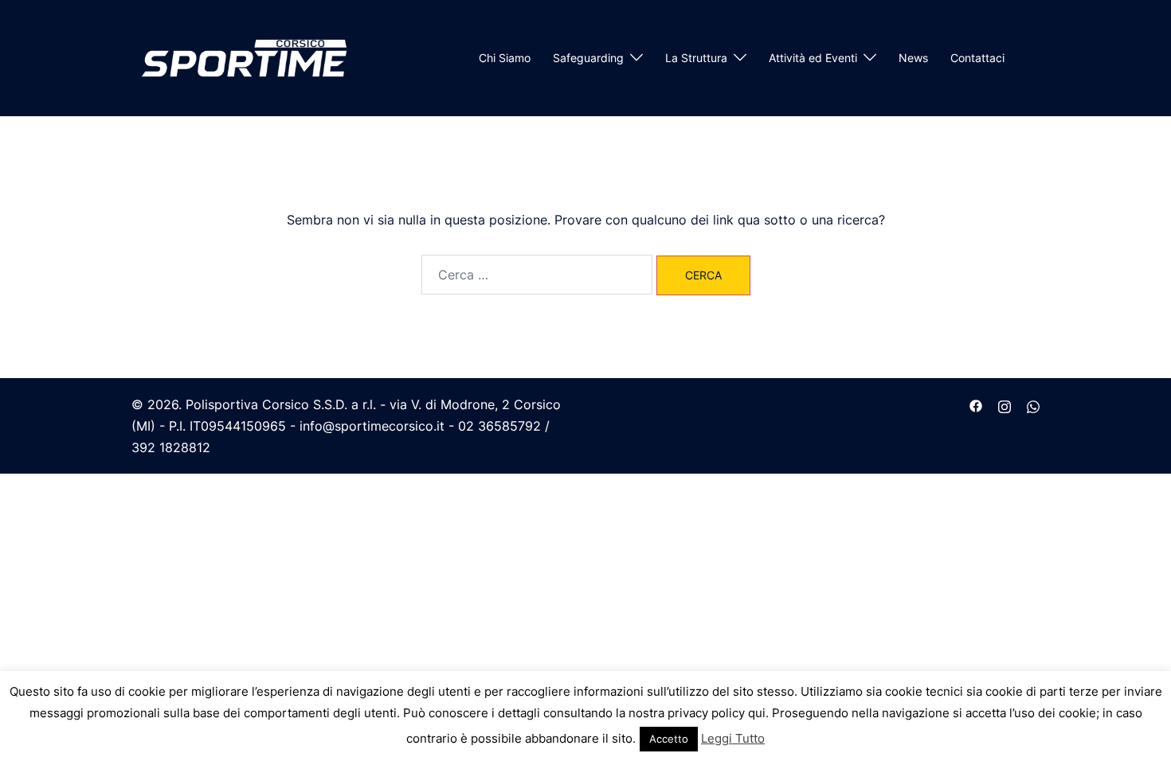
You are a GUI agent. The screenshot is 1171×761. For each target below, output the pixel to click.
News (913, 57)
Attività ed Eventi (813, 57)
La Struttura (696, 57)
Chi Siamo (505, 57)
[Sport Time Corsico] (244, 56)
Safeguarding (588, 57)
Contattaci (977, 57)
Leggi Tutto (733, 738)
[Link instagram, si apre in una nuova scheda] (1004, 404)
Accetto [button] (668, 738)
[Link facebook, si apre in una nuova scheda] (975, 404)
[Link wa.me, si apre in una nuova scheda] (1033, 404)
